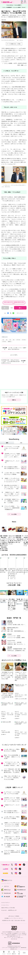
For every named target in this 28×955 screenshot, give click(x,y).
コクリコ (11, 610)
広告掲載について (8, 918)
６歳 (13, 339)
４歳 (6, 339)
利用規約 (17, 916)
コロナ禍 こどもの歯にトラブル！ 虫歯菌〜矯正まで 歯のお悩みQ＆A (17, 348)
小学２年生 (24, 339)
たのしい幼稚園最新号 (7, 7)
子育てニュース (4, 336)
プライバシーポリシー (18, 918)
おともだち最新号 (17, 7)
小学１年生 (18, 339)
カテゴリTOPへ (14, 355)
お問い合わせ (11, 916)
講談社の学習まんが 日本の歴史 (8, 907)
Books (23, 7)
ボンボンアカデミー (5, 902)
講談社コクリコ (3, 602)
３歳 (3, 339)
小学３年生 (4, 341)
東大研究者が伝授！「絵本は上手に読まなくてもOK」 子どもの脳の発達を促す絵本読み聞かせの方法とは (10, 361)
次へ (20, 308)
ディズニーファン (5, 905)
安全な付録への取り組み (20, 920)
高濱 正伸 (3, 20)
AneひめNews (10, 5)
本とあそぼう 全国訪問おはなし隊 (8, 910)
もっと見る (14, 514)
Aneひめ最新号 (18, 5)
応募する (14, 400)
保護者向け (9, 341)
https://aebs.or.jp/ (14, 938)
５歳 (10, 339)
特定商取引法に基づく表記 (7, 920)
